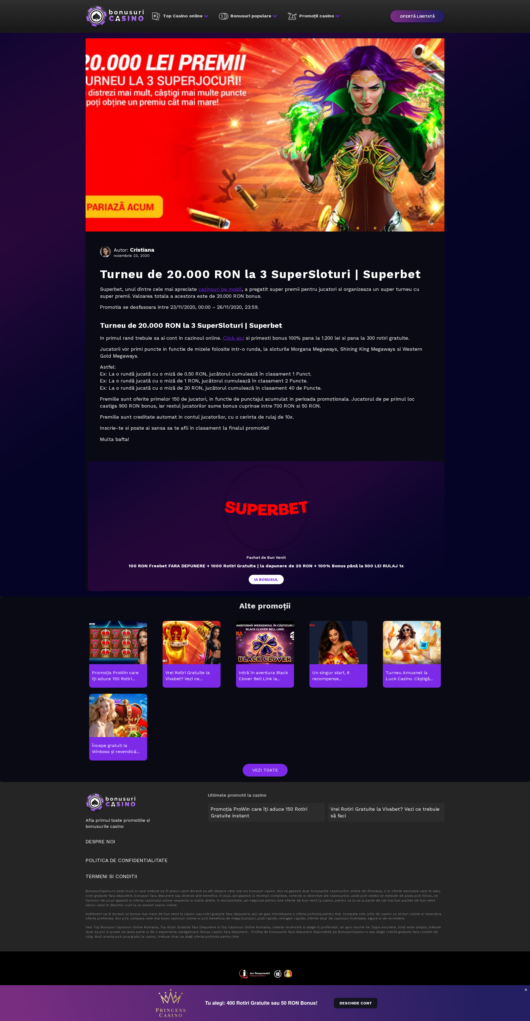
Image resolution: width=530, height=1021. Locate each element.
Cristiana (142, 249)
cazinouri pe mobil (220, 289)
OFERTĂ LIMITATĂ (417, 16)
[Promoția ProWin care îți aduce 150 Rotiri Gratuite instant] (118, 654)
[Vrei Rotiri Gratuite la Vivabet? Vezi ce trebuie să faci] (191, 654)
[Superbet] (266, 508)
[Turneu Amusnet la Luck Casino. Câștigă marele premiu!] (412, 654)
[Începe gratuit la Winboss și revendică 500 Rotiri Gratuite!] (118, 727)
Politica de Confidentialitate (127, 860)
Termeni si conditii (111, 876)
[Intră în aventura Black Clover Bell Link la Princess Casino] (265, 654)
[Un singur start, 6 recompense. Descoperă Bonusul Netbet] (338, 654)
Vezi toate (265, 770)
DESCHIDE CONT (356, 1003)
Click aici (233, 338)
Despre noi (100, 841)
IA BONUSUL (266, 579)
